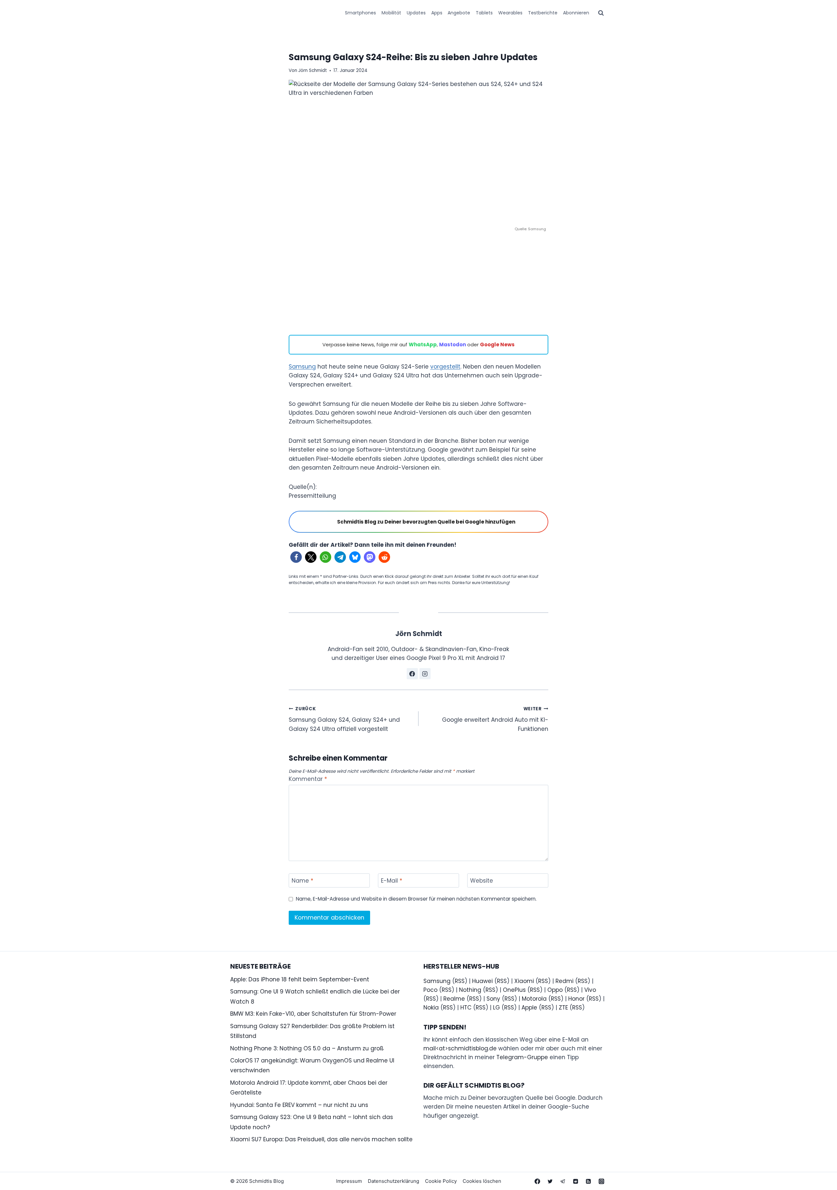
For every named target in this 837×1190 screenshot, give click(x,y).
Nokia (431, 1007)
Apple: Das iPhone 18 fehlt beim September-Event (299, 979)
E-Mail (391, 881)
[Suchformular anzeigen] (601, 13)
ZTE (563, 1007)
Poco (430, 990)
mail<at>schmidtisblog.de (460, 1048)
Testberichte (542, 12)
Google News (497, 344)
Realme (454, 999)
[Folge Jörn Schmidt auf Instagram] (425, 673)
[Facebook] (537, 1181)
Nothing (470, 990)
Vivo (590, 990)
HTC (465, 1007)
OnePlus (514, 990)
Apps (436, 12)
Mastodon (452, 344)
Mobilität (391, 12)
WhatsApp (423, 344)
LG (496, 1007)
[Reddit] (575, 1181)
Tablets (484, 12)
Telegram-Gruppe (522, 1057)
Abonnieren (576, 12)
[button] (296, 557)
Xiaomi (524, 981)
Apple (529, 1007)
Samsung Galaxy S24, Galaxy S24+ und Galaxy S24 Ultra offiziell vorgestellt (344, 719)
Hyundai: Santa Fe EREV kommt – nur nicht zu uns (299, 1105)
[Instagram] (601, 1181)
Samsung (302, 367)
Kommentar (308, 779)
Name (302, 881)
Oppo (555, 990)
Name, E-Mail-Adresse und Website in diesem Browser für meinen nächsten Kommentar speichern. (416, 899)
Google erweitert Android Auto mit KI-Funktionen (495, 719)
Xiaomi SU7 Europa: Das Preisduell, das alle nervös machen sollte (321, 1139)
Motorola (534, 999)
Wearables (510, 12)
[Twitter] (550, 1181)
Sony (493, 999)
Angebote (459, 12)
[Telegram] (563, 1181)
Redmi (564, 981)
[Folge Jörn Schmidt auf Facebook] (412, 673)
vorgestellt (445, 367)
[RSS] (588, 1181)
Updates (416, 12)
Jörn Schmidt (312, 70)
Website (481, 881)
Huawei (482, 981)
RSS (460, 981)
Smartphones (360, 12)
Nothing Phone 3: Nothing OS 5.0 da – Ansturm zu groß (307, 1048)
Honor (576, 999)
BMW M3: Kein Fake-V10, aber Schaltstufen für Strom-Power (313, 1014)
